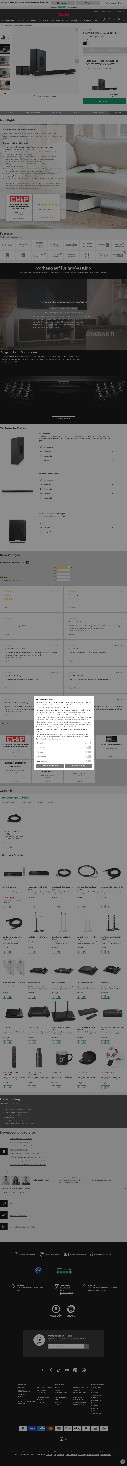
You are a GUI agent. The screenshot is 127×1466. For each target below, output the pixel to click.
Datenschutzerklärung (43, 739)
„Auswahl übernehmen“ (80, 729)
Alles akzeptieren (78, 766)
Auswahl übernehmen (50, 766)
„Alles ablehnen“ (71, 715)
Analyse (39, 747)
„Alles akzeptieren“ (77, 722)
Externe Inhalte (42, 761)
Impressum (58, 739)
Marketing (40, 752)
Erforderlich (40, 743)
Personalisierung (42, 756)
